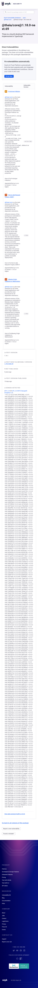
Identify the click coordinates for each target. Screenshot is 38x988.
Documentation (6, 900)
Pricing (4, 877)
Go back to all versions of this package (15, 823)
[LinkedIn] (24, 951)
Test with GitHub (6, 880)
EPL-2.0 (7, 391)
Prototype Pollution (14, 91)
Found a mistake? (8, 833)
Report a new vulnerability (11, 828)
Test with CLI (5, 883)
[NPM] (21, 959)
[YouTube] (17, 951)
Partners (4, 869)
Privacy (4, 924)
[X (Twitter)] (14, 951)
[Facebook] (21, 951)
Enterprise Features (7, 874)
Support (4, 939)
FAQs (3, 903)
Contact (4, 918)
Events (4, 929)
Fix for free (9, 76)
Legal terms (5, 921)
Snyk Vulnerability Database (12, 18)
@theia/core (7, 19)
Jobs (3, 915)
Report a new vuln (7, 941)
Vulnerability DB (6, 895)
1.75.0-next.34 (8, 364)
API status (5, 885)
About (3, 913)
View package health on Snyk (14, 814)
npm (24, 18)
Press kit (4, 927)
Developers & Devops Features (10, 871)
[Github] (17, 959)
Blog (3, 898)
